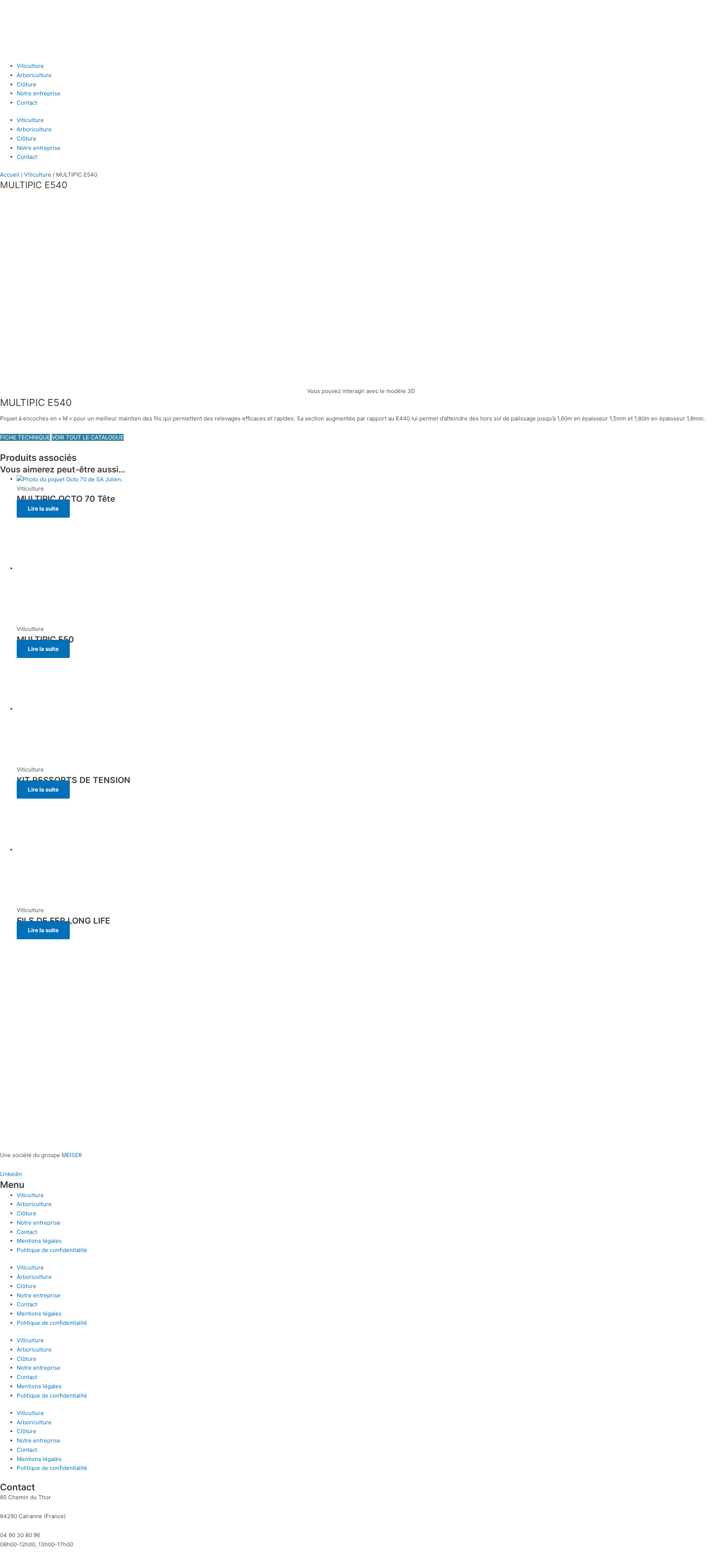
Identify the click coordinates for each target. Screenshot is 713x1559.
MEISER (72, 1155)
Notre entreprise (39, 93)
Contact (27, 102)
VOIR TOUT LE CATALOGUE (88, 437)
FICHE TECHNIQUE (25, 437)
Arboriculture (34, 75)
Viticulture (30, 65)
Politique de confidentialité (52, 1250)
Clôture (26, 84)
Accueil (9, 174)
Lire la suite (43, 508)
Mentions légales (39, 1240)
